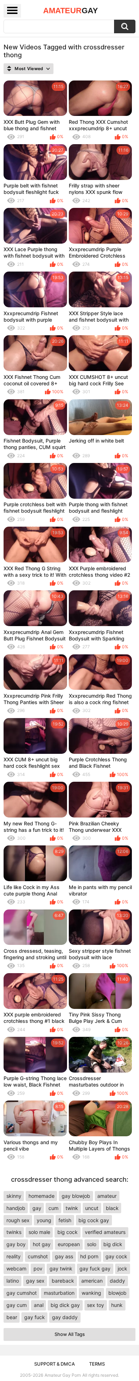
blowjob (117, 1293)
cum (53, 1208)
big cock (67, 1232)
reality (13, 1256)
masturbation (59, 1293)
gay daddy (65, 1317)
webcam (16, 1268)
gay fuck (34, 1317)
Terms (97, 1364)
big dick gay (65, 1305)
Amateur (70, 10)
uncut (91, 1208)
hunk (117, 1305)
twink (72, 1208)
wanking (91, 1293)
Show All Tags (70, 1334)
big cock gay (93, 1220)
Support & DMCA (54, 1364)
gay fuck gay (94, 1268)
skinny (13, 1196)
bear (11, 1317)
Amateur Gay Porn (63, 1375)
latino (12, 1281)
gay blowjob (76, 1196)
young (44, 1220)
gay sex (35, 1281)
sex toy (95, 1305)
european (69, 1244)
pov (38, 1268)
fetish (64, 1220)
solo (91, 1244)
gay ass (64, 1256)
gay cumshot (21, 1293)
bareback (63, 1281)
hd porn (89, 1256)
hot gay (42, 1244)
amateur (107, 1196)
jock (122, 1268)
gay (36, 1208)
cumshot (38, 1256)
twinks (13, 1232)
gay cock (116, 1256)
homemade (42, 1196)
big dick (112, 1244)
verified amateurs (105, 1232)
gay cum (16, 1305)
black (112, 1208)
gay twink (61, 1268)
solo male (39, 1232)
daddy (117, 1281)
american (92, 1281)
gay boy (16, 1244)
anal (38, 1305)
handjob (15, 1208)
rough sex (18, 1220)
